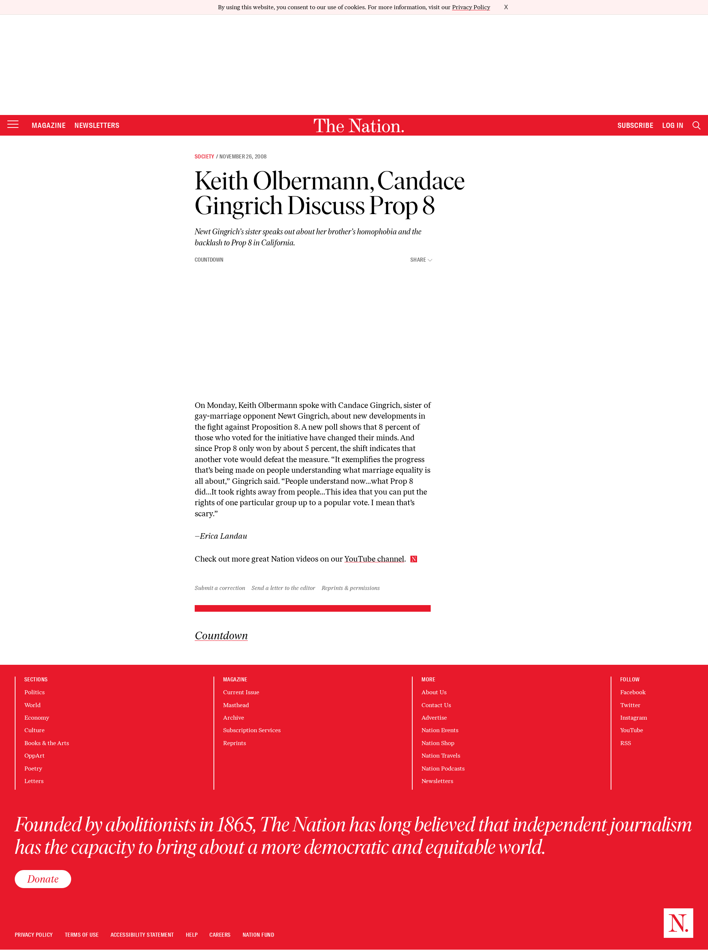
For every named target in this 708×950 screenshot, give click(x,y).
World (32, 705)
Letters (34, 781)
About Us (434, 692)
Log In (673, 125)
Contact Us (436, 705)
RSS (625, 743)
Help (192, 935)
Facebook (633, 692)
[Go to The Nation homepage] (358, 125)
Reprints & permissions (351, 587)
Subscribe (636, 125)
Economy (36, 717)
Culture (34, 730)
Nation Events (439, 730)
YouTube (631, 730)
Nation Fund (258, 935)
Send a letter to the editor (283, 587)
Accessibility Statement (142, 935)
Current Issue (241, 692)
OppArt (34, 755)
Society (205, 156)
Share (418, 260)
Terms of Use (82, 935)
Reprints (234, 743)
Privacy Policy (471, 7)
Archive (233, 717)
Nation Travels (440, 755)
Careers (219, 935)
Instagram (633, 717)
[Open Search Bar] (697, 125)
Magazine (49, 125)
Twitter (630, 705)
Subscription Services (252, 730)
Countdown (209, 259)
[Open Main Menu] (12, 125)
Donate (43, 879)
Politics (34, 692)
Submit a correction (220, 587)
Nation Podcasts (443, 768)
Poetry (33, 768)
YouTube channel (374, 558)
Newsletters (97, 125)
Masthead (236, 705)
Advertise (434, 717)
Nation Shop (437, 743)
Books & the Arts (46, 743)
